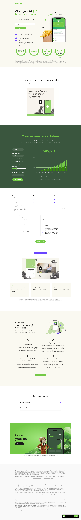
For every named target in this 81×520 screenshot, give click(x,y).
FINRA (31, 486)
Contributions (16, 153)
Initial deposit (16, 147)
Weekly (16, 161)
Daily (22, 161)
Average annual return (18, 172)
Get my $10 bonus (20, 28)
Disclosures (28, 514)
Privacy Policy (36, 514)
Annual (16, 159)
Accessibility (32, 514)
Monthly (23, 159)
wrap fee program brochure (37, 478)
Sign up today (19, 443)
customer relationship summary (49, 478)
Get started (76, 516)
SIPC (33, 486)
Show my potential (17, 179)
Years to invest (16, 164)
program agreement (55, 484)
